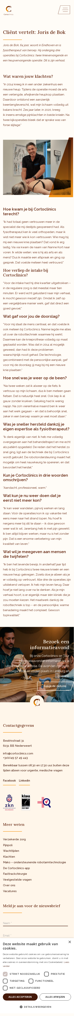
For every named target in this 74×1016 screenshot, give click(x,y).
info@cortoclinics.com (18, 753)
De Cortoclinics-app (16, 868)
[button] (37, 1007)
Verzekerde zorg (14, 839)
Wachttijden (11, 851)
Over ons (9, 885)
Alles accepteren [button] (20, 996)
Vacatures (10, 891)
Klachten (9, 856)
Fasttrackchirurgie (15, 874)
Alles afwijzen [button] (55, 996)
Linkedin (24, 780)
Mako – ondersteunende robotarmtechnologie (34, 862)
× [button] (69, 942)
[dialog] (37, 975)
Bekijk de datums (55, 686)
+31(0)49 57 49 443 (15, 758)
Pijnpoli (7, 845)
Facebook (9, 780)
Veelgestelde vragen (17, 879)
